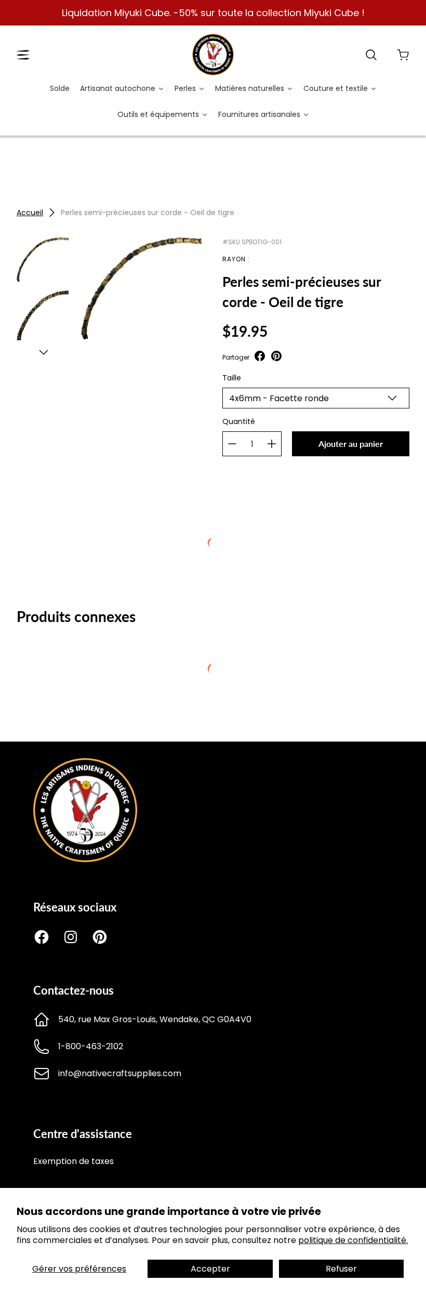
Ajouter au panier (350, 443)
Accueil (30, 212)
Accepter (210, 1269)
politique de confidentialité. (353, 1240)
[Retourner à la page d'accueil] (85, 859)
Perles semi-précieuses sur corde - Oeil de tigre (147, 212)
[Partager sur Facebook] (260, 357)
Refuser (341, 1269)
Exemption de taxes (73, 1161)
